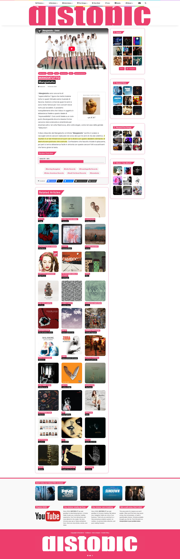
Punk (56, 73)
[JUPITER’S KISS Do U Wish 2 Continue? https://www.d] (137, 41)
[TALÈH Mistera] (48, 455)
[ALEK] (137, 134)
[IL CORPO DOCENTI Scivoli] (95, 234)
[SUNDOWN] (117, 100)
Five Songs (82, 3)
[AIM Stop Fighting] (72, 400)
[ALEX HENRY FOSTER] (117, 147)
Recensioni (63, 73)
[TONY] (127, 110)
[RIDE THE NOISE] (117, 134)
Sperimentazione (80, 73)
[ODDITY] (117, 110)
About (129, 3)
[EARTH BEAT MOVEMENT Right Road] (48, 261)
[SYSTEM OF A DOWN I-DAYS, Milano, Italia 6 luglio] (127, 60)
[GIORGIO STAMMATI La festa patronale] (95, 345)
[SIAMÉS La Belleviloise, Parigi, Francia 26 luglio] (137, 51)
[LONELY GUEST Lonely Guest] (72, 291)
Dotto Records (70, 169)
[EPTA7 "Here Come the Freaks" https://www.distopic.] (127, 41)
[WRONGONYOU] (117, 140)
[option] (45, 493)
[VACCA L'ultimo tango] (72, 373)
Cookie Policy (105, 532)
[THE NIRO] (127, 140)
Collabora (88, 532)
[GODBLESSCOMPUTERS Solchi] (95, 291)
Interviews (67, 3)
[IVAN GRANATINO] (127, 170)
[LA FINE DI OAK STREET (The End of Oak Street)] (127, 90)
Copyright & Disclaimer (77, 532)
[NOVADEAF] (117, 180)
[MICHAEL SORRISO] (127, 147)
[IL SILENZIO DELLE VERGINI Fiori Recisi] (48, 234)
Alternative (42, 73)
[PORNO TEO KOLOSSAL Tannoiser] (72, 207)
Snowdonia (95, 173)
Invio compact (96, 532)
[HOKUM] (137, 90)
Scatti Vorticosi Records (77, 173)
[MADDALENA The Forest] (95, 373)
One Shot (96, 3)
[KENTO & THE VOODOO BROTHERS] (137, 170)
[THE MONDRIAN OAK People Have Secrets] (72, 455)
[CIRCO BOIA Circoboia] (95, 455)
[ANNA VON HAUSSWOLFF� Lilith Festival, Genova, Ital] (117, 51)
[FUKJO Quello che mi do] (95, 427)
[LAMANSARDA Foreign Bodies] (95, 207)
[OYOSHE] (127, 134)
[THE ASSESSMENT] (137, 100)
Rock (71, 73)
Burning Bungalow (53, 169)
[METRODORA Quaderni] (48, 427)
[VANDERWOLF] (137, 147)
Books (118, 3)
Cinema (40, 3)
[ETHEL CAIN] (117, 190)
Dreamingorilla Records (89, 169)
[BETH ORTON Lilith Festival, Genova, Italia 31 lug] (127, 51)
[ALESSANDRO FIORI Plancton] (48, 400)
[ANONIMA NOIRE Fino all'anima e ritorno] (48, 318)
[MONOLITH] (117, 90)
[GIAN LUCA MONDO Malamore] (48, 345)
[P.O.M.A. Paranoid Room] (72, 234)
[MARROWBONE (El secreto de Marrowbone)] (127, 100)
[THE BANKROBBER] (137, 190)
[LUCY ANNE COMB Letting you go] (48, 373)
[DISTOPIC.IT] (90, 15)
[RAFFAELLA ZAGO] (137, 140)
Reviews (53, 3)
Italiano (50, 73)
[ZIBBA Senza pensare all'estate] (72, 344)
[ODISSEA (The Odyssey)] (137, 110)
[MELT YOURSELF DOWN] (117, 170)
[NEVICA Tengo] (48, 207)
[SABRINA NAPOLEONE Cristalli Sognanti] (95, 318)
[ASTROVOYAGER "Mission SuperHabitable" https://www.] (117, 41)
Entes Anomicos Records (54, 173)
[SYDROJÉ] (137, 180)
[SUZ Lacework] (72, 427)
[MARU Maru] (95, 261)
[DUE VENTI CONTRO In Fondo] (48, 291)
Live (108, 3)
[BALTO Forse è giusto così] (72, 318)
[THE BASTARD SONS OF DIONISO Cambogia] (72, 261)
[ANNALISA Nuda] (95, 400)
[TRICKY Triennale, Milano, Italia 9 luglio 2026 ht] (117, 60)
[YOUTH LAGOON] (127, 190)
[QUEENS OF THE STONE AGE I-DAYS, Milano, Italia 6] (137, 60)
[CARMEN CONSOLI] (127, 180)
